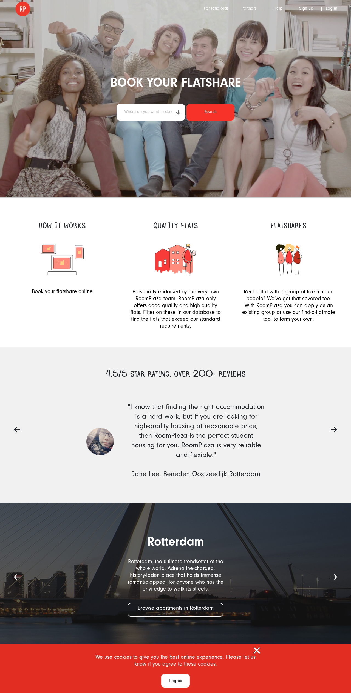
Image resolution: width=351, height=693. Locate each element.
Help (277, 9)
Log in (331, 9)
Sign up (306, 9)
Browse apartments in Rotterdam (176, 609)
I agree (175, 681)
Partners (249, 9)
